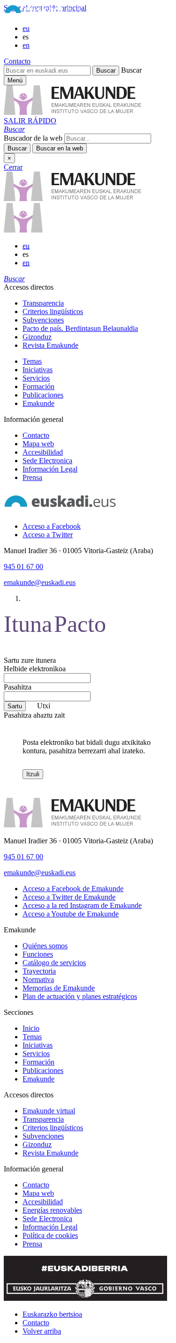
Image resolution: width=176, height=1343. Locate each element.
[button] (14, 129)
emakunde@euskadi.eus (40, 582)
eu (26, 28)
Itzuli (32, 774)
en (26, 45)
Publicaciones (43, 395)
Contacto (17, 61)
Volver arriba (42, 1331)
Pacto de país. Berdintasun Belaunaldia (80, 328)
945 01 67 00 (23, 566)
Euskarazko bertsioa (52, 1314)
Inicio (31, 1028)
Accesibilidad (43, 452)
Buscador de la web (33, 138)
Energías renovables (52, 1210)
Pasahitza (17, 687)
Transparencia (43, 303)
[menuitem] (97, 303)
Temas (32, 361)
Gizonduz (37, 337)
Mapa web (38, 444)
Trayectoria (39, 971)
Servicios (36, 378)
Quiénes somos (45, 946)
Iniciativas (38, 370)
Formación (38, 386)
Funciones (38, 954)
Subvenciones (43, 320)
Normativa (38, 979)
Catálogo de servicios (54, 963)
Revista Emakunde (50, 345)
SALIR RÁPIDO (30, 121)
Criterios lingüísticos (53, 311)
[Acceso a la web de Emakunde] (72, 825)
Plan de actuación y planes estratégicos (80, 996)
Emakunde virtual (49, 1111)
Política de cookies (50, 1235)
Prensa (32, 477)
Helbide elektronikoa (35, 669)
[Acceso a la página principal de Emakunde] (72, 199)
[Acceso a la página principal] (72, 112)
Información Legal (50, 469)
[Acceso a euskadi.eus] (60, 510)
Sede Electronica (47, 461)
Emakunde (38, 403)
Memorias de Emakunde (59, 988)
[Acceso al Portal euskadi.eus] (43, 12)
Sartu (15, 706)
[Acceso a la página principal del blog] (23, 230)
